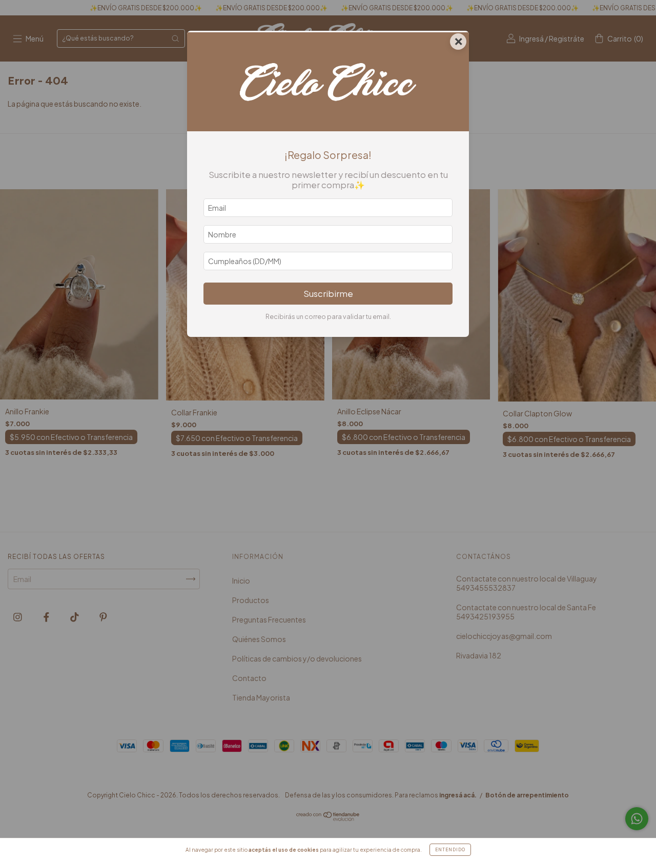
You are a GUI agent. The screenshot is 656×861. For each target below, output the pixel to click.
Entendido (450, 849)
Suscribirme (328, 293)
